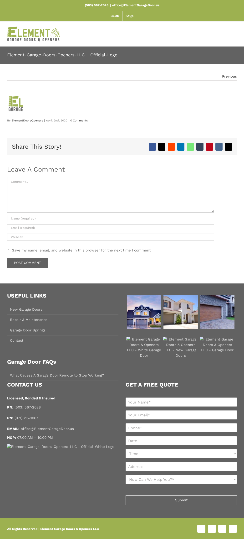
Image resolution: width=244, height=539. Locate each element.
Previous (229, 76)
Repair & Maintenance (28, 320)
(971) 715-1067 (26, 418)
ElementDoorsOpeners (27, 120)
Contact (16, 340)
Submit (181, 500)
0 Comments (79, 120)
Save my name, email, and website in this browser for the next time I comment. (82, 250)
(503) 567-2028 (28, 407)
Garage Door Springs (28, 330)
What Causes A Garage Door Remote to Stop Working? (57, 375)
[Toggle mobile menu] (234, 35)
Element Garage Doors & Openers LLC (69, 529)
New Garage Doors (26, 309)
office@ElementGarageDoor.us (135, 5)
